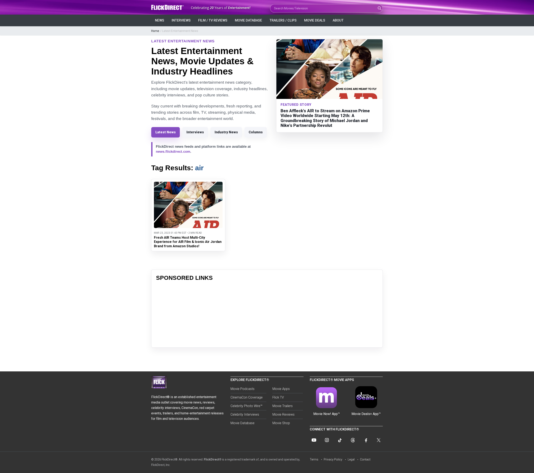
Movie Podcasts (242, 389)
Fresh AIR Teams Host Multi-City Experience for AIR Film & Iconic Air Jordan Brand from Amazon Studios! (188, 242)
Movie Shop (281, 423)
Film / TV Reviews (212, 20)
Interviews (181, 20)
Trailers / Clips (283, 20)
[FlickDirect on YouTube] (314, 440)
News (159, 20)
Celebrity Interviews (244, 414)
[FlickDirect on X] (378, 440)
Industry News (226, 132)
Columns (256, 132)
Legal (351, 459)
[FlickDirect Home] (168, 7)
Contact (365, 459)
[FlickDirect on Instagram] (327, 440)
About (338, 20)
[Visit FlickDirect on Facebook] (365, 440)
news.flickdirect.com (173, 152)
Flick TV (278, 397)
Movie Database (248, 20)
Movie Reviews (283, 414)
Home (155, 31)
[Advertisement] (267, 313)
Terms (314, 459)
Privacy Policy (333, 459)
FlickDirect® (213, 459)
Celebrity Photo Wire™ (246, 406)
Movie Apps (281, 389)
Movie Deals (314, 20)
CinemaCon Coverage (246, 397)
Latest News (165, 132)
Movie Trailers (282, 406)
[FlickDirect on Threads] (353, 440)
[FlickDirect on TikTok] (340, 440)
